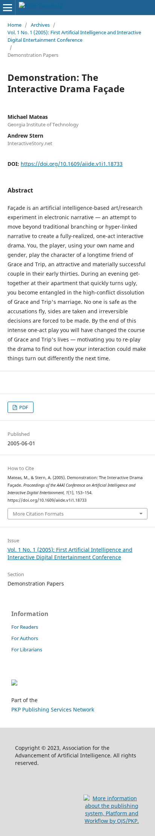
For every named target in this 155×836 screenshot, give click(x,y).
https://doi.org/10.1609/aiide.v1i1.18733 (72, 163)
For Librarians (26, 649)
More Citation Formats (38, 513)
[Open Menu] (7, 7)
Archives (40, 24)
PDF (23, 407)
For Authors (24, 638)
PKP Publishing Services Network (52, 709)
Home (14, 24)
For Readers (24, 627)
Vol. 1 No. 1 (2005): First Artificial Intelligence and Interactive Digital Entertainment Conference (74, 36)
